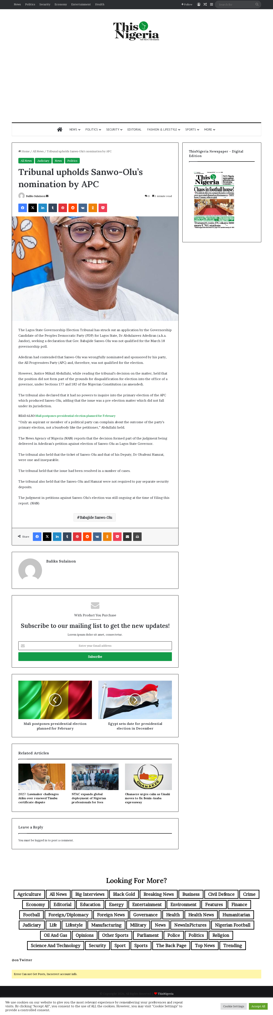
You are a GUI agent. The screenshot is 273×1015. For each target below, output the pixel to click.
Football (31, 914)
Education (90, 904)
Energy (116, 904)
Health (99, 4)
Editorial (134, 129)
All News (38, 151)
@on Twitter (22, 960)
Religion (220, 935)
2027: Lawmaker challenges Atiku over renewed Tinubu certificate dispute (38, 798)
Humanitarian (236, 914)
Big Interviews (90, 894)
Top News (205, 945)
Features (214, 904)
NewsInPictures (190, 925)
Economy (61, 4)
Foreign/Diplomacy (68, 914)
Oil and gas (55, 935)
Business (191, 894)
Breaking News (159, 894)
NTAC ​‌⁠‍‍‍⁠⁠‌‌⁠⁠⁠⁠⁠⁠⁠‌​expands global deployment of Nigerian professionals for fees (89, 798)
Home (25, 151)
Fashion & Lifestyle (162, 129)
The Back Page (171, 945)
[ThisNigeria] (136, 30)
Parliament (148, 935)
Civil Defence (221, 894)
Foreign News (111, 914)
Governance (145, 914)
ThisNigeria (165, 993)
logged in (41, 840)
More (208, 129)
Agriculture (29, 894)
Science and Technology (55, 945)
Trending (232, 945)
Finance (239, 904)
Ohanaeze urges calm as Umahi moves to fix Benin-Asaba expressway (147, 798)
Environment (183, 904)
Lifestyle (74, 925)
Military (138, 925)
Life (53, 925)
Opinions (85, 935)
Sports (190, 129)
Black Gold (124, 894)
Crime (249, 894)
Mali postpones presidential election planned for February (75, 416)
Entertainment (81, 4)
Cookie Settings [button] (233, 1006)
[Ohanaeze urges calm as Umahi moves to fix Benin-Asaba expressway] (148, 777)
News (17, 4)
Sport (120, 945)
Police (173, 935)
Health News (201, 914)
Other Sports (115, 935)
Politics (30, 4)
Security (44, 4)
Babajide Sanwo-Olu (96, 517)
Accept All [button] (258, 1006)
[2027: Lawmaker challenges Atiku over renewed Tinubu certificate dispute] (41, 777)
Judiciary (43, 160)
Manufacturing (106, 925)
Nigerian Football (232, 925)
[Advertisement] (136, 82)
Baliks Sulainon (35, 196)
